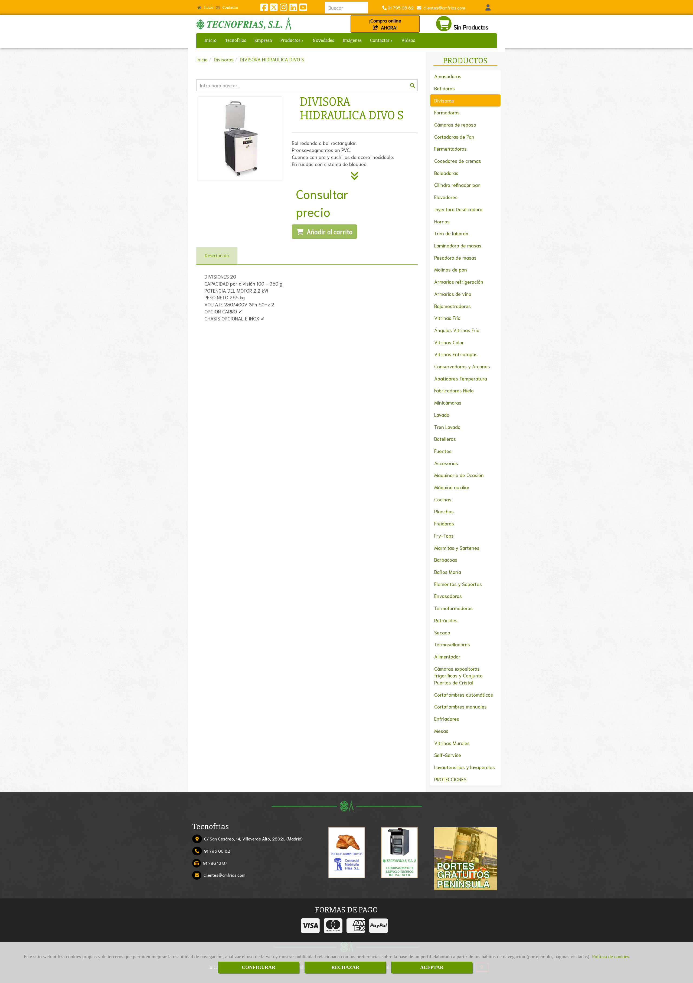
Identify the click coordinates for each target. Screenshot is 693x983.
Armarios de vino (452, 293)
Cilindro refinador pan (457, 184)
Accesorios (446, 463)
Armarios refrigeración (458, 281)
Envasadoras (448, 596)
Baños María (447, 571)
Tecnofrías (235, 40)
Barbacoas (445, 559)
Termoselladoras (452, 644)
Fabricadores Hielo (454, 390)
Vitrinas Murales (452, 743)
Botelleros (445, 438)
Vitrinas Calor (449, 342)
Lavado (441, 414)
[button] (488, 7)
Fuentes (443, 451)
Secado (442, 632)
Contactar (229, 7)
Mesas (441, 730)
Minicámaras (447, 402)
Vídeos (408, 40)
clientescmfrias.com (443, 7)
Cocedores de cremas (457, 160)
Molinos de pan (450, 269)
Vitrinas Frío (447, 318)
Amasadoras (447, 76)
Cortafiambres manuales (460, 706)
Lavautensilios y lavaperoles (464, 767)
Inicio (208, 7)
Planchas (444, 511)
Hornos (442, 221)
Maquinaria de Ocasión (459, 475)
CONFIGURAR (258, 967)
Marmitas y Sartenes (456, 547)
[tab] (216, 256)
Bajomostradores (452, 306)
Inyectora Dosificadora (458, 209)
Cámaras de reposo (455, 124)
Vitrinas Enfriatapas (456, 354)
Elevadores (445, 197)
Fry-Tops (444, 535)
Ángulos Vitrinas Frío (456, 330)
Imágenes (352, 40)
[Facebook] (264, 8)
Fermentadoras (450, 148)
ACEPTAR (431, 967)
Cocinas (442, 499)
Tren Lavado (447, 426)
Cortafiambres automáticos (463, 694)
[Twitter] (273, 8)
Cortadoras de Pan (454, 136)
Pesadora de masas (455, 257)
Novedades (323, 40)
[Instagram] (283, 8)
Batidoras (444, 88)
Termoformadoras (453, 608)
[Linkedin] (293, 8)
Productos (290, 40)
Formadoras (447, 112)
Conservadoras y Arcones (462, 366)
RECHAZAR (345, 967)
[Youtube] (303, 8)
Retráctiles (445, 620)
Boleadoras (446, 173)
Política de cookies (610, 956)
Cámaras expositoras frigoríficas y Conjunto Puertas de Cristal (458, 675)
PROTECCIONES (450, 779)
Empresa (263, 40)
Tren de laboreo (451, 233)
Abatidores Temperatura (460, 378)
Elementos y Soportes (458, 584)
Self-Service (447, 755)
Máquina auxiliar (452, 487)
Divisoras (444, 100)
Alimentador (447, 656)
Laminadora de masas (457, 245)
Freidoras (444, 523)
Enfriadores (446, 718)
